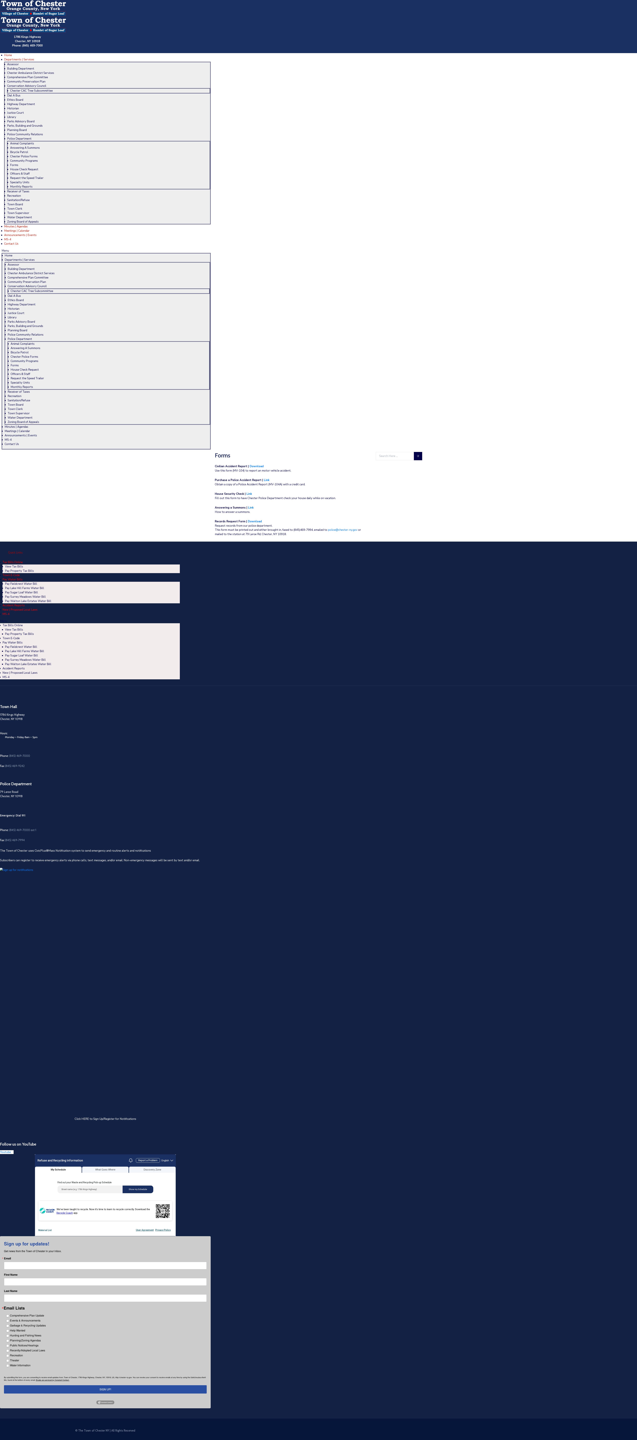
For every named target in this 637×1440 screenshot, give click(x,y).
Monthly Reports (21, 187)
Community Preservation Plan (26, 81)
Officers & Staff (20, 174)
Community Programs (24, 161)
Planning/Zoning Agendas (25, 1340)
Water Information (20, 1365)
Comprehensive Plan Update (27, 1315)
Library (11, 117)
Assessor (13, 64)
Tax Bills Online (12, 562)
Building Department (20, 69)
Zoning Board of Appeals (23, 222)
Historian (13, 108)
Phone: (15, 756)
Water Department (19, 217)
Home (8, 55)
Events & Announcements (25, 1320)
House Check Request (24, 169)
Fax (12, 766)
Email (7, 1258)
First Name (11, 1274)
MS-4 (7, 239)
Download (257, 466)
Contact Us (11, 244)
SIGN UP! (105, 1389)
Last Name (10, 1291)
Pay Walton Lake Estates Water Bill (28, 601)
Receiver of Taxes (18, 191)
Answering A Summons (25, 148)
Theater (14, 1360)
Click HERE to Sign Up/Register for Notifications (105, 1119)
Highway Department (21, 104)
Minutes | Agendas (16, 226)
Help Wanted (17, 1330)
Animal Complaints (22, 143)
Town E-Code (11, 575)
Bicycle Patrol (19, 152)
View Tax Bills (14, 566)
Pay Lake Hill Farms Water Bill (24, 588)
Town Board (15, 204)
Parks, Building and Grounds (25, 126)
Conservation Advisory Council (26, 86)
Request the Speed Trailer (26, 178)
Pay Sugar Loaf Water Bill (21, 592)
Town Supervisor (18, 213)
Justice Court (15, 113)
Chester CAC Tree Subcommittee (31, 91)
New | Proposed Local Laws (19, 610)
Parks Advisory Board (21, 121)
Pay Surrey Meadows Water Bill (25, 597)
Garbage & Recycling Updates (28, 1325)
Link (266, 480)
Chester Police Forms (24, 156)
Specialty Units (19, 182)
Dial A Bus (13, 95)
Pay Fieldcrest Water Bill (21, 584)
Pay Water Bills (12, 579)
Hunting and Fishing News (25, 1335)
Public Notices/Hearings (24, 1345)
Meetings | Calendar (17, 231)
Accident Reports (13, 605)
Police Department (19, 139)
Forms (14, 165)
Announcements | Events (20, 235)
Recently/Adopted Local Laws (27, 1350)
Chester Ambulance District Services (30, 73)
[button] (106, 251)
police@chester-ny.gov (342, 530)
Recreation (14, 196)
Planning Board (17, 130)
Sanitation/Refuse (18, 200)
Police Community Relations (25, 134)
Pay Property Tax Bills (19, 571)
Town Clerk (14, 209)
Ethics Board (15, 100)
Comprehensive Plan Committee (27, 77)
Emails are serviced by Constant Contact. (52, 1380)
